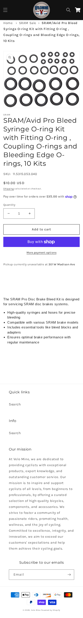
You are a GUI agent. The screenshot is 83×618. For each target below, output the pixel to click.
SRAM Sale (27, 23)
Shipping (8, 188)
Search (15, 404)
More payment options (41, 252)
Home (8, 23)
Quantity (9, 204)
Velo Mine (35, 610)
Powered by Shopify (50, 610)
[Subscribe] (69, 574)
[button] (5, 10)
